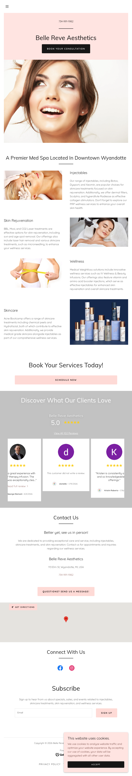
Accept (95, 764)
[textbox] (53, 712)
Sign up (106, 712)
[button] (7, 6)
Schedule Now (66, 379)
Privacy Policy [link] (50, 764)
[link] (66, 39)
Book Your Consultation (66, 48)
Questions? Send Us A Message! (66, 591)
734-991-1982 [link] (66, 21)
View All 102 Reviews (66, 433)
